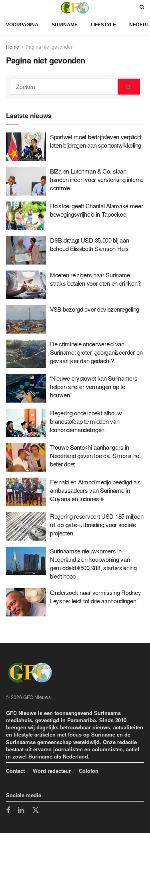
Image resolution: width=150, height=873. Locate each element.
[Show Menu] (8, 7)
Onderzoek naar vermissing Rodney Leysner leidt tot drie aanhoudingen (95, 596)
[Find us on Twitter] (35, 810)
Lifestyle (103, 25)
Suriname (65, 25)
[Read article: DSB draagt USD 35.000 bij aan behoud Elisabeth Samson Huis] (26, 250)
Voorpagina (22, 25)
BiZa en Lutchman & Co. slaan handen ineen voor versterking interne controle (97, 179)
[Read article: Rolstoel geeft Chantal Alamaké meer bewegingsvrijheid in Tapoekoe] (26, 215)
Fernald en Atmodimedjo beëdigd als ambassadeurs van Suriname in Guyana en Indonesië (95, 490)
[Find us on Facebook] (8, 810)
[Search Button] (142, 7)
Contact (15, 770)
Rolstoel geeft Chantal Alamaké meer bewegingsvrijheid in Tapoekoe (96, 209)
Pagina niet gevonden (50, 46)
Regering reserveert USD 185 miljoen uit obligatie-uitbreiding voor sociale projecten (97, 524)
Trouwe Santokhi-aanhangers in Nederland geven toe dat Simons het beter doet (95, 455)
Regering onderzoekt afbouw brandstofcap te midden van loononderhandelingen (86, 421)
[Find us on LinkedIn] (21, 810)
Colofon (88, 770)
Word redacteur (52, 770)
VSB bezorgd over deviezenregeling (94, 309)
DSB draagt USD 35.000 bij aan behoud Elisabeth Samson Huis (89, 244)
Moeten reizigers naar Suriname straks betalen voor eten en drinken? (95, 279)
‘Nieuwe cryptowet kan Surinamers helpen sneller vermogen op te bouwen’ (93, 386)
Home (12, 46)
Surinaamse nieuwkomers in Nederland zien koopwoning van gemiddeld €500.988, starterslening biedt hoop (93, 563)
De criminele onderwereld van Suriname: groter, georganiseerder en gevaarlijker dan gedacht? (96, 352)
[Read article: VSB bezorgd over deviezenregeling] (26, 319)
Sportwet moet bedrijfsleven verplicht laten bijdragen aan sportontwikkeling (96, 140)
